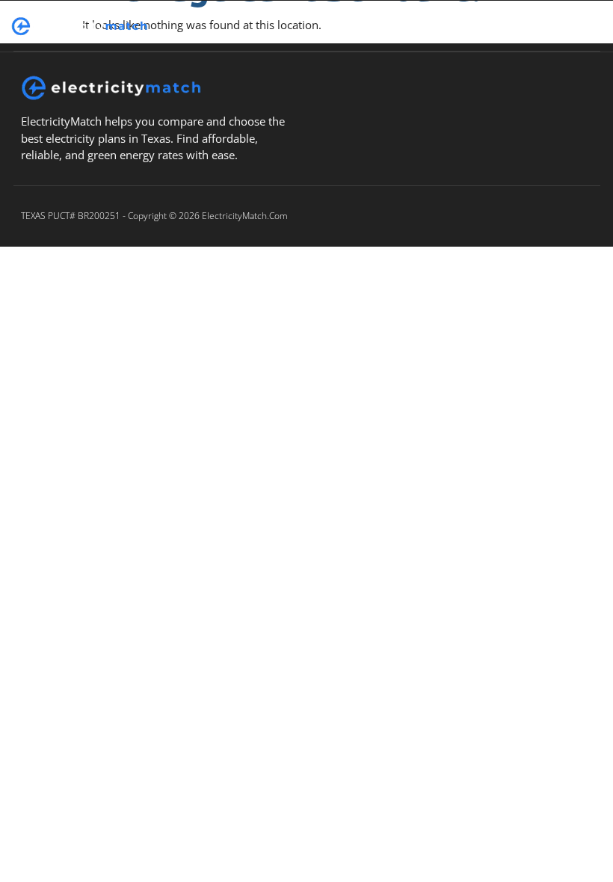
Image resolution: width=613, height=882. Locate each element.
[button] (412, 26)
